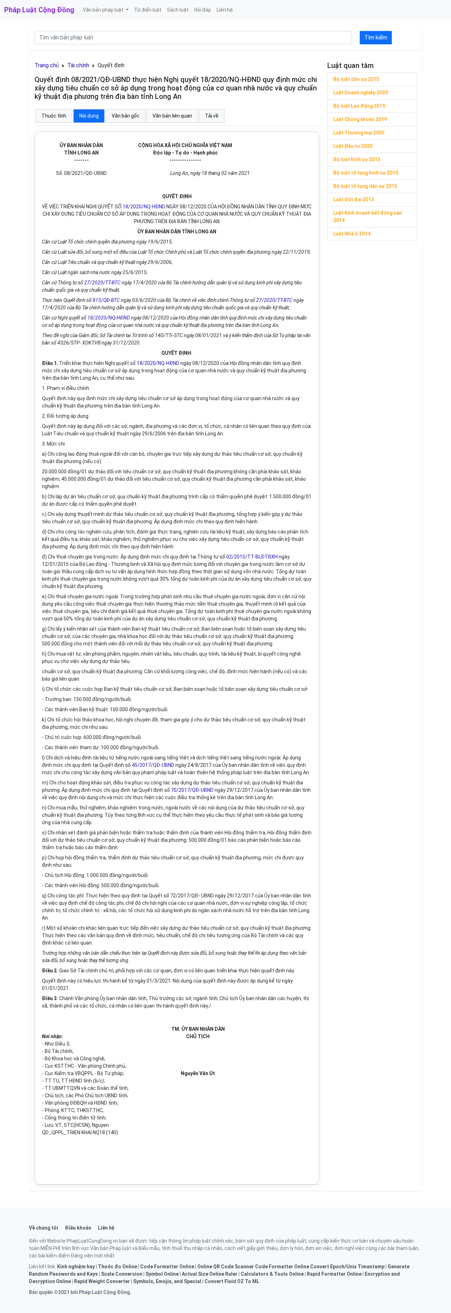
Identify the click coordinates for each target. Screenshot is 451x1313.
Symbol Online (162, 1274)
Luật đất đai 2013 (353, 199)
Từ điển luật (147, 10)
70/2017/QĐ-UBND (192, 790)
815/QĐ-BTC (106, 300)
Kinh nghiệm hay (76, 1266)
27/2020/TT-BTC (102, 282)
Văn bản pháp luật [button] (103, 10)
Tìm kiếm (375, 37)
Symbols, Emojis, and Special (167, 1281)
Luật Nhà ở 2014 (351, 233)
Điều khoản (78, 1228)
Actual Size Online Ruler (209, 1274)
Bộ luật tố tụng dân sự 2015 (365, 186)
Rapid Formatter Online (334, 1274)
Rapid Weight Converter (102, 1281)
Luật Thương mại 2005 (358, 132)
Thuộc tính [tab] (54, 116)
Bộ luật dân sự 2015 (356, 79)
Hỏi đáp (202, 10)
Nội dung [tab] (89, 116)
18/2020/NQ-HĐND (144, 206)
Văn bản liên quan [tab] (172, 116)
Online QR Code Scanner (225, 1266)
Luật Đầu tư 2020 (352, 146)
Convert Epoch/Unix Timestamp (347, 1266)
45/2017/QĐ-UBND (153, 765)
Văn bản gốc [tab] (126, 116)
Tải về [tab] (211, 116)
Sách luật (178, 10)
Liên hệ (225, 10)
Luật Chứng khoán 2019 (360, 119)
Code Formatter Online (167, 1266)
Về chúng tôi (43, 1228)
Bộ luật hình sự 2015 (356, 159)
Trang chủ (47, 65)
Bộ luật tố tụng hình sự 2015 (365, 173)
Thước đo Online (117, 1266)
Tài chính (78, 65)
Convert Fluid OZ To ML (231, 1281)
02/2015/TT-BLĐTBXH (252, 557)
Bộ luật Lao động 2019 (359, 106)
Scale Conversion (121, 1274)
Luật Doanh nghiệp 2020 (360, 92)
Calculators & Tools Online (272, 1274)
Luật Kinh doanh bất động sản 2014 (367, 216)
